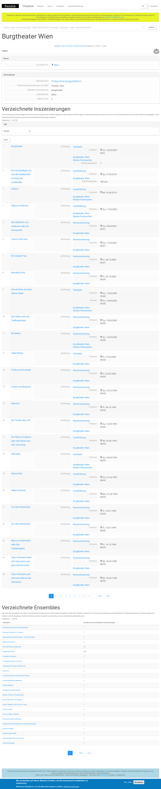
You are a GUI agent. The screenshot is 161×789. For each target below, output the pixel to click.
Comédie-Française (9, 656)
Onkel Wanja (17, 353)
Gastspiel (77, 146)
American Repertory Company (13, 632)
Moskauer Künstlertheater (11, 690)
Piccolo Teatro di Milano (11, 714)
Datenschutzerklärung (75, 6)
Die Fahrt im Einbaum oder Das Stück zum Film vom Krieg (21, 441)
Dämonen (15, 454)
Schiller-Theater (8, 728)
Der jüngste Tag (18, 256)
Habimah (6, 671)
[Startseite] (11, 6)
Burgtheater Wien (81, 157)
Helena (14, 189)
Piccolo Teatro (7, 709)
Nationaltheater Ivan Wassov (12, 700)
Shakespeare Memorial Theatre (13, 738)
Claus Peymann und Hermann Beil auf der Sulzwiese (21, 578)
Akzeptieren (138, 782)
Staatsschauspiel (9, 743)
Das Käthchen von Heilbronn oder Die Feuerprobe (20, 226)
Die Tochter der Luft (20, 420)
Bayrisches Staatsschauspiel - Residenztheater (19, 637)
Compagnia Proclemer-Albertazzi (14, 666)
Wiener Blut (16, 473)
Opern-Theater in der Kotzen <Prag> (15, 704)
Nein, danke (128, 782)
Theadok (28, 6)
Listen (49, 6)
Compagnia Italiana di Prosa (12, 661)
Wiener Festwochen (82, 160)
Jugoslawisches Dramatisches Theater (16, 676)
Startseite (40, 6)
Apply (6, 140)
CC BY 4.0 (104, 775)
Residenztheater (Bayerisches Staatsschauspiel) (19, 724)
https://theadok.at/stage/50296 (72, 46)
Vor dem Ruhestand (20, 507)
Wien (56, 65)
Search (152, 27)
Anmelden (153, 6)
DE (143, 6)
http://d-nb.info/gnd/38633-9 (67, 81)
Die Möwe (16, 333)
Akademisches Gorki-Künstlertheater (15, 627)
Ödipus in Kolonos (19, 205)
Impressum (60, 6)
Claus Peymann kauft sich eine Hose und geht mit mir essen (21, 561)
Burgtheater (17, 146)
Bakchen (15, 403)
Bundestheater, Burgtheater (12, 647)
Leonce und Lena (19, 239)
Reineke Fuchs (18, 272)
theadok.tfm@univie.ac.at (115, 17)
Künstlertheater (8, 685)
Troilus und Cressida (21, 370)
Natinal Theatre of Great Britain (13, 695)
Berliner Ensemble (9, 642)
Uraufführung (79, 171)
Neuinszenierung (81, 222)
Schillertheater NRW (9, 733)
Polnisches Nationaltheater (12, 719)
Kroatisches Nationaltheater (12, 680)
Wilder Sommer (18, 490)
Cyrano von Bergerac (21, 386)
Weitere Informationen (71, 786)
